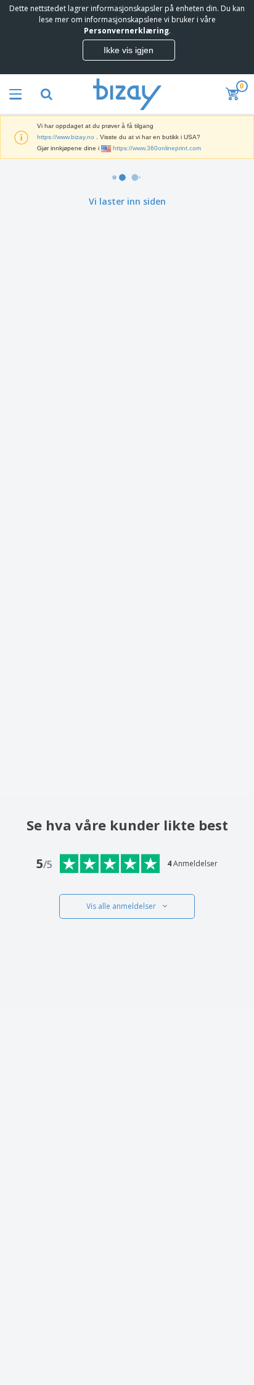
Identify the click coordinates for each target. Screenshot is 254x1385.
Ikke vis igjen (129, 50)
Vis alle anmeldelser (121, 906)
